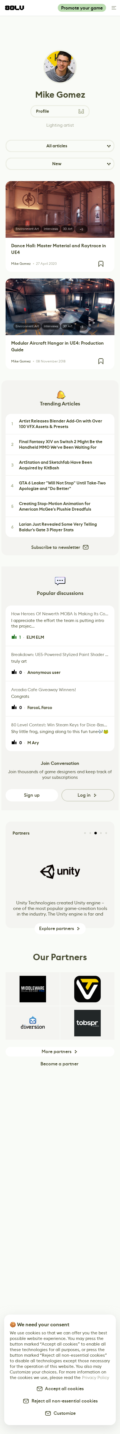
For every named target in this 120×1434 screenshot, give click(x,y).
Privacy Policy (95, 1377)
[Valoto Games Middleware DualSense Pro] (33, 989)
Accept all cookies (63, 1389)
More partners (56, 1052)
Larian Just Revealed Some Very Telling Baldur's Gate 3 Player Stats (54, 527)
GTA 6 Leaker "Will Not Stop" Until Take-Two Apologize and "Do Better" (58, 485)
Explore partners (56, 928)
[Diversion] (33, 1023)
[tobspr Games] (87, 1023)
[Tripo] (87, 989)
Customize (63, 1413)
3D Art (67, 229)
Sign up (32, 795)
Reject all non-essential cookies (63, 1401)
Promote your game (82, 8)
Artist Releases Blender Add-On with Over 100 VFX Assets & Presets (56, 423)
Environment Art (27, 229)
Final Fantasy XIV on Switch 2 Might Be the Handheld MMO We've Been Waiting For (57, 444)
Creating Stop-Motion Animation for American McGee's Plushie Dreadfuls (51, 506)
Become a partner (59, 1064)
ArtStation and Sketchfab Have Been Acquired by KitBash (51, 465)
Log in (84, 795)
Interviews (51, 229)
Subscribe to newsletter (55, 547)
